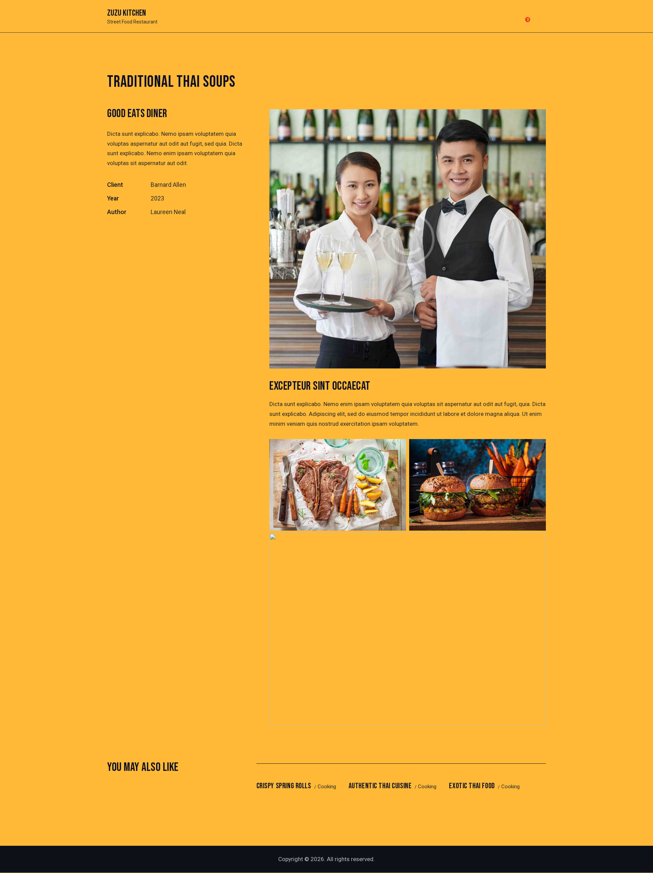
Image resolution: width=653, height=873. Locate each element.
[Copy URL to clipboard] (158, 233)
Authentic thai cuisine (380, 786)
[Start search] (541, 17)
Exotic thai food (472, 786)
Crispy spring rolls (283, 786)
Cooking (327, 786)
